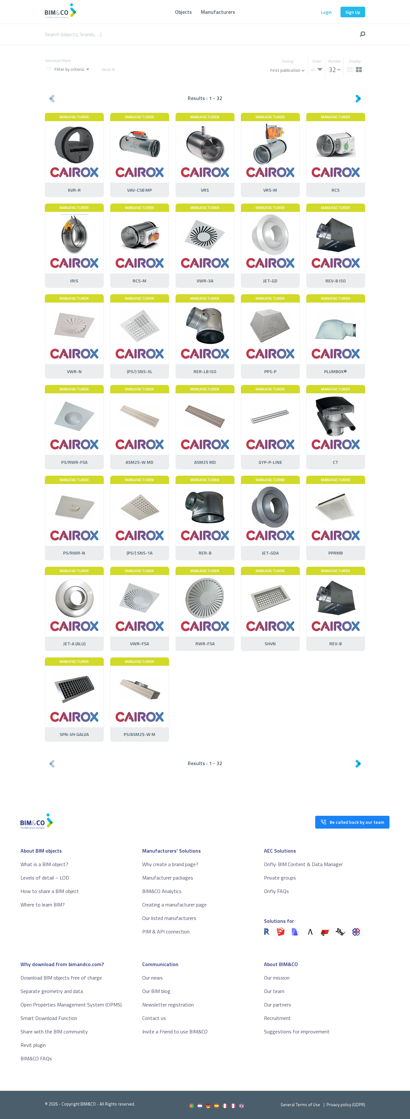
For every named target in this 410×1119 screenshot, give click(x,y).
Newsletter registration (168, 1004)
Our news (152, 977)
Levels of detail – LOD (44, 877)
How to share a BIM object (49, 891)
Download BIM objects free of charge (61, 977)
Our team (274, 991)
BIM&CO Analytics (162, 891)
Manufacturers (218, 12)
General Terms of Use (300, 1104)
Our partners (277, 1004)
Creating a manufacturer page (174, 904)
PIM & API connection (166, 931)
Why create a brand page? (170, 864)
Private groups (280, 877)
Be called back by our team (357, 822)
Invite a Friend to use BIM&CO (175, 1031)
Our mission (277, 977)
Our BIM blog (156, 991)
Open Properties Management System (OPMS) (71, 1004)
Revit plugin (33, 1045)
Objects (183, 12)
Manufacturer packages (167, 877)
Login (326, 12)
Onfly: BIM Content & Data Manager (303, 864)
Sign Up (352, 12)
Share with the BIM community (54, 1031)
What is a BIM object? (44, 864)
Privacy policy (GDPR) (345, 1104)
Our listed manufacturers (169, 918)
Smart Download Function (48, 1018)
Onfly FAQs (276, 891)
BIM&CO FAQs (36, 1058)
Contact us (154, 1018)
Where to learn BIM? (42, 904)
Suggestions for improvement (297, 1031)
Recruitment (277, 1018)
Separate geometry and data (51, 991)
